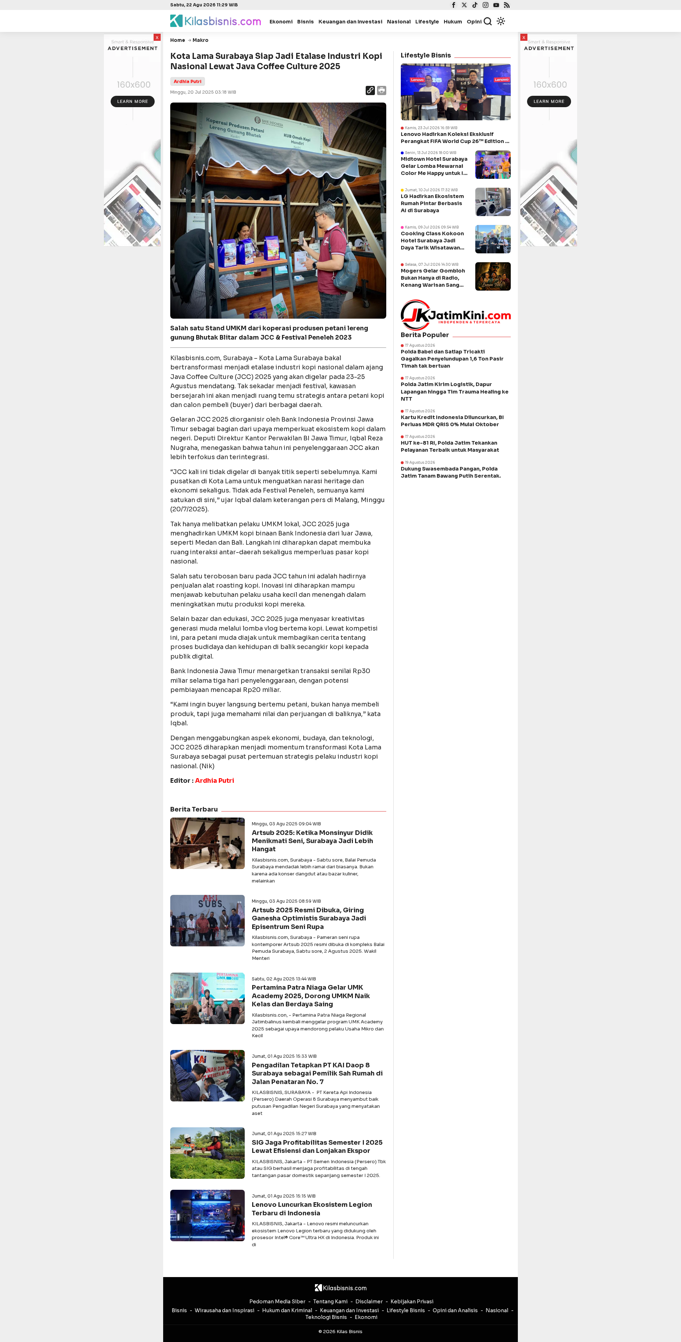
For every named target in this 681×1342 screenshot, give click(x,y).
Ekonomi (281, 21)
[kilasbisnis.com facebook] (453, 5)
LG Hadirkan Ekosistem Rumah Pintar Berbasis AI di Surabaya (432, 203)
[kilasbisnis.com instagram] (484, 5)
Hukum (453, 21)
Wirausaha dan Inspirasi (224, 1310)
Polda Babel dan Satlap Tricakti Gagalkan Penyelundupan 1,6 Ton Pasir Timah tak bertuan (452, 358)
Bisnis (305, 21)
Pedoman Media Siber (277, 1301)
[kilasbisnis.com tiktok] (474, 5)
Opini (474, 21)
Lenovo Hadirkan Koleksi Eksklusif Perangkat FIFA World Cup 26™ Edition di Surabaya (455, 138)
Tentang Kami (330, 1301)
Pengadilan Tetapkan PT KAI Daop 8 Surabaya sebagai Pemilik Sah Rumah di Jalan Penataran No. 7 (317, 1073)
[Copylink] (370, 91)
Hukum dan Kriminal (287, 1310)
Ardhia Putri (187, 81)
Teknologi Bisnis (326, 1317)
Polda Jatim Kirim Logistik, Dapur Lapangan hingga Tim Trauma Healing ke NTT (455, 391)
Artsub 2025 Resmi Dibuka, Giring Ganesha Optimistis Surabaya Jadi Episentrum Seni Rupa (309, 918)
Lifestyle (427, 21)
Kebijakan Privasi (412, 1301)
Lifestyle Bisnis (406, 1310)
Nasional (399, 21)
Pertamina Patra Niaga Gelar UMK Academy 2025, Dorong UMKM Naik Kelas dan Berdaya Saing (311, 996)
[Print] (381, 91)
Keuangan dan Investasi (350, 21)
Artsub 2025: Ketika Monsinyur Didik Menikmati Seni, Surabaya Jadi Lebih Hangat (312, 841)
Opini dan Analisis (455, 1310)
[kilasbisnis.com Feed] (506, 5)
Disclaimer (369, 1301)
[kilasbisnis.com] (340, 1287)
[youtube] (495, 5)
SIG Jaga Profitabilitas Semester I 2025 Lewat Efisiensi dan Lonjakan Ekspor (317, 1147)
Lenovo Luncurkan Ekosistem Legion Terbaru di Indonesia (312, 1209)
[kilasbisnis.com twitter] (463, 5)
